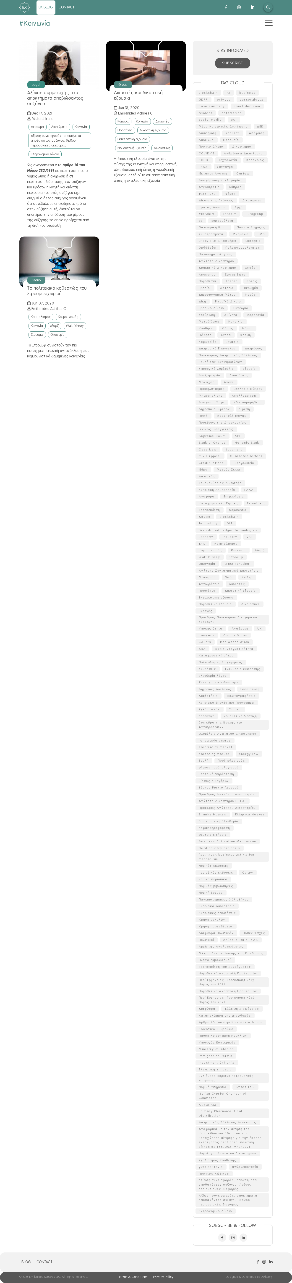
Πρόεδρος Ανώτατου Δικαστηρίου (227, 807)
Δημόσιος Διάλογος (215, 689)
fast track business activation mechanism (226, 857)
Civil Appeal (210, 456)
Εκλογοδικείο (243, 463)
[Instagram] (234, 7)
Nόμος (230, 193)
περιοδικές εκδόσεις (216, 872)
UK (260, 628)
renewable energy (215, 740)
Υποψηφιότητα (211, 628)
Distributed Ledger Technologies (228, 530)
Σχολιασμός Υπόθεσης (218, 1160)
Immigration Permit (216, 1056)
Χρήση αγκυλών (212, 919)
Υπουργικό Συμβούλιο (216, 368)
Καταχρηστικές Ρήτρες (218, 503)
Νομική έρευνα (211, 892)
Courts (205, 642)
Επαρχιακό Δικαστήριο (218, 240)
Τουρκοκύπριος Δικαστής (220, 483)
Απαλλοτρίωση (244, 395)
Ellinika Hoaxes (212, 814)
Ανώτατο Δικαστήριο (216, 261)
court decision (247, 106)
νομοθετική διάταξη (240, 716)
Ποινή (203, 415)
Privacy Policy (163, 1277)
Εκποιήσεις (256, 503)
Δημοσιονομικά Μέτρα (217, 294)
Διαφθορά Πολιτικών (216, 933)
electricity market (216, 747)
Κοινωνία (81, 127)
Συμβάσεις (207, 669)
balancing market (214, 754)
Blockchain (229, 516)
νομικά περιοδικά (213, 879)
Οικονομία (58, 334)
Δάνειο (205, 516)
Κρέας (252, 281)
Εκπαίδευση (250, 689)
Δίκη (202, 301)
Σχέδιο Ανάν (209, 709)
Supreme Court (212, 436)
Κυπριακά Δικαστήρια (217, 906)
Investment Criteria (217, 1062)
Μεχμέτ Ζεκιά (228, 469)
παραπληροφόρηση (214, 828)
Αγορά (226, 335)
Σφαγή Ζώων (235, 274)
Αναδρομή (240, 628)
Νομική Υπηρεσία (213, 1087)
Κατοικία (236, 321)
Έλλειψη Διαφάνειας (242, 1008)
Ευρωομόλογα (223, 220)
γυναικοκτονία (211, 1166)
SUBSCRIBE (232, 63)
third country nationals (219, 848)
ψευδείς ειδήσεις (213, 834)
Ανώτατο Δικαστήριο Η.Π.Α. (222, 801)
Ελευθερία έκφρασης (243, 669)
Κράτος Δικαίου (212, 207)
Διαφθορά (207, 1008)
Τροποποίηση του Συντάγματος (225, 966)
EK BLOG (46, 7)
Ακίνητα (231, 315)
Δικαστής (207, 476)
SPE (238, 436)
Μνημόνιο (241, 234)
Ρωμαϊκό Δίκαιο (228, 301)
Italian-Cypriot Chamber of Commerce (222, 1096)
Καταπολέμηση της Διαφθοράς (225, 1015)
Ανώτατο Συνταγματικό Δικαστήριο (229, 570)
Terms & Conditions (133, 1277)
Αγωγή (229, 382)
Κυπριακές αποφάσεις (217, 913)
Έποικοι (235, 709)
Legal (36, 84)
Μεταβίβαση (209, 321)
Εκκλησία (253, 240)
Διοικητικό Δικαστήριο (217, 267)
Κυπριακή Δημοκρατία (217, 490)
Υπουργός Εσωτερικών (217, 1042)
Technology (208, 523)
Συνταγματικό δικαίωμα (218, 682)
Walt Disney (75, 326)
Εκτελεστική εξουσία (132, 139)
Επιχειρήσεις (234, 496)
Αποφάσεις (239, 375)
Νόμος (247, 328)
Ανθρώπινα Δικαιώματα (243, 153)
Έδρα (203, 469)
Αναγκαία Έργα (212, 402)
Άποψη (245, 335)
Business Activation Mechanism (227, 841)
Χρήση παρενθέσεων (216, 926)
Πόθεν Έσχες (254, 933)
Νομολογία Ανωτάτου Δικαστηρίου (227, 1153)
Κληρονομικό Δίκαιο (45, 154)
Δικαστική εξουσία (153, 130)
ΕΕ (201, 220)
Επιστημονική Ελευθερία (219, 821)
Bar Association (234, 642)
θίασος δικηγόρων (214, 781)
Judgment (234, 449)
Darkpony (267, 1276)
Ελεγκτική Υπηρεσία (215, 1069)
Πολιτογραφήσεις (241, 695)
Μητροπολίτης (211, 395)
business (248, 92)
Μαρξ (54, 326)
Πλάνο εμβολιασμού (215, 960)
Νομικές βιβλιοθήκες (216, 886)
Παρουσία (231, 140)
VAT (250, 537)
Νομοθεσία (207, 281)
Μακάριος (207, 577)
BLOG (26, 1262)
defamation (232, 113)
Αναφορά (207, 496)
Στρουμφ (37, 334)
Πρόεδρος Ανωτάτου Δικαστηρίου (227, 794)
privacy (224, 99)
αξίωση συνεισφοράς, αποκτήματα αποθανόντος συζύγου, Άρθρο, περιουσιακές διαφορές (228, 1184)
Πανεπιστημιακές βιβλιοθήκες (224, 899)
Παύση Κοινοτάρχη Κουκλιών (223, 1035)
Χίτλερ (247, 577)
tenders (206, 113)
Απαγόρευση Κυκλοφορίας (221, 180)
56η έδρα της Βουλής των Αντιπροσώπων (221, 725)
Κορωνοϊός (208, 342)
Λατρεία (227, 288)
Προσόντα (125, 130)
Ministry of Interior (216, 1049)
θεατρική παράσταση (216, 774)
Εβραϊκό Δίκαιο (211, 308)
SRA (202, 649)
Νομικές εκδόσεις (214, 865)
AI (228, 92)
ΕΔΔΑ (249, 490)
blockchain (208, 92)
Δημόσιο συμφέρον (214, 409)
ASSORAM (207, 1104)
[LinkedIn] (248, 7)
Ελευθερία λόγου (213, 675)
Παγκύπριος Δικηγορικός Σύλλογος (228, 355)
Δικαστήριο (241, 146)
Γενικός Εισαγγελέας (216, 429)
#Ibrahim (206, 214)
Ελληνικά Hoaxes (250, 814)
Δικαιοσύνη (162, 148)
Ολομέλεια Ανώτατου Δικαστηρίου (227, 733)
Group (123, 84)
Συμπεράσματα (211, 234)
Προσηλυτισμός (212, 388)
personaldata (251, 99)
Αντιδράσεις (209, 584)
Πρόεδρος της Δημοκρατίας (223, 422)
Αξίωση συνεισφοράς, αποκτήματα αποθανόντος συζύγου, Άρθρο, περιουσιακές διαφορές (56, 140)
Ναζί (229, 577)
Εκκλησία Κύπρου (248, 388)
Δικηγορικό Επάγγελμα (217, 348)
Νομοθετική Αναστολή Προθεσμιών (228, 973)
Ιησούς (250, 294)
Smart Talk (245, 1087)
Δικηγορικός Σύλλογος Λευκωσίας (227, 1122)
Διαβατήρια (208, 695)
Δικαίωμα (37, 127)
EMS (261, 234)
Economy (206, 537)
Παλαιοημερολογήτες (243, 247)
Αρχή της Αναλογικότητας (221, 946)
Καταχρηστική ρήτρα (216, 655)
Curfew (243, 173)
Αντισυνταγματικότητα (234, 649)
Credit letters (211, 463)
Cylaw (247, 872)
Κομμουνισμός (68, 317)
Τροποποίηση (209, 510)
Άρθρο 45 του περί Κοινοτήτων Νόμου (231, 1022)
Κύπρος (123, 121)
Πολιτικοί (206, 940)
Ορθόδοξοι (207, 247)
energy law (249, 754)
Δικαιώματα (59, 127)
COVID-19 (207, 153)
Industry (230, 537)
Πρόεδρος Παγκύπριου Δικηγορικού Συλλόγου (228, 620)
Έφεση (244, 409)
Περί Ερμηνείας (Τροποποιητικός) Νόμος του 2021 (227, 982)
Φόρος (227, 328)
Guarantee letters (246, 456)
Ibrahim (230, 214)
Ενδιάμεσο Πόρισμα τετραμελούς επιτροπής (226, 1078)
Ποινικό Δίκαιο (211, 146)
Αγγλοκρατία (209, 187)
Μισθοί (251, 267)
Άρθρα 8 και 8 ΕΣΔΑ (240, 940)
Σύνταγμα (225, 167)
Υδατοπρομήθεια (247, 402)
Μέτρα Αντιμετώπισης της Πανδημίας (231, 953)
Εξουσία (249, 368)
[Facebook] (221, 7)
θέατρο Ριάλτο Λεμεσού (219, 787)
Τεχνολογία (228, 160)
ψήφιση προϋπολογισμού (219, 767)
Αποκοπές (207, 274)
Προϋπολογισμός (231, 760)
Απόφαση (257, 133)
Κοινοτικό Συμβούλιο (216, 1029)
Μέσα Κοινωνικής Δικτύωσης (223, 126)
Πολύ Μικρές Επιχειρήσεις (220, 662)
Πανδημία (250, 288)
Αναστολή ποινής (232, 415)
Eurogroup (254, 214)
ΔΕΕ (260, 126)
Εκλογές (206, 611)
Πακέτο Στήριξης (251, 227)
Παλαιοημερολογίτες (216, 254)
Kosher (232, 281)
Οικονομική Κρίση (213, 227)
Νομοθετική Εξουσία (132, 148)
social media (210, 119)
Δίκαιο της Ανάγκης (216, 200)
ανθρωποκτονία (245, 1166)
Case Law (208, 449)
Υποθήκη (206, 328)
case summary (212, 106)
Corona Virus (235, 635)
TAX (202, 543)
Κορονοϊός (255, 160)
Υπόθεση (233, 133)
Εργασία (232, 342)
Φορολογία (256, 315)
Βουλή (204, 760)
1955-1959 (207, 193)
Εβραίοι (205, 288)
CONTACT (67, 7)
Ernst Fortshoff (238, 563)
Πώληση (205, 335)
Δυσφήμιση (207, 133)
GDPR (203, 99)
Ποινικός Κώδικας (214, 1173)
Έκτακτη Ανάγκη (213, 173)
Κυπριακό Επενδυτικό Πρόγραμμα (226, 702)
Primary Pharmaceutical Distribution (220, 1113)
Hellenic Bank (247, 442)
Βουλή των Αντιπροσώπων (220, 362)
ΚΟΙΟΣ (204, 160)
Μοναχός (207, 382)
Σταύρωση (207, 315)
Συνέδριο (240, 308)
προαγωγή (207, 716)
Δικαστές (162, 121)
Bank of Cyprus (212, 442)
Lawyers (206, 635)
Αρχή (239, 207)
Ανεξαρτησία (210, 375)
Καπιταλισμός (41, 317)
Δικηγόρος (254, 348)
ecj (234, 119)
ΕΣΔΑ (203, 167)
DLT (230, 523)
